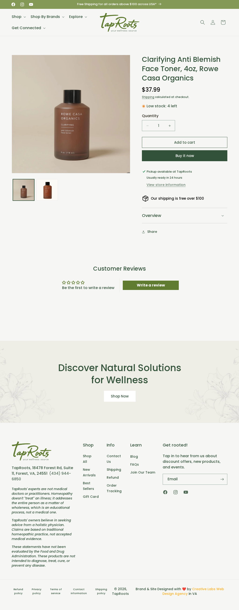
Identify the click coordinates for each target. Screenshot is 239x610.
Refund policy (18, 591)
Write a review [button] (151, 285)
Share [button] (152, 231)
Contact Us (114, 459)
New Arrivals (89, 472)
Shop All (87, 459)
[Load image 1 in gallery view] (23, 190)
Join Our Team (142, 472)
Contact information (79, 591)
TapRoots (120, 593)
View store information (166, 184)
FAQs (134, 464)
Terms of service (56, 591)
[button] (18, 16)
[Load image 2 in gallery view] (47, 190)
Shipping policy (101, 591)
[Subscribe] (222, 479)
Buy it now (185, 155)
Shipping (148, 97)
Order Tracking (114, 488)
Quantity (150, 116)
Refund (113, 477)
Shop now (119, 396)
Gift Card (91, 496)
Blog (134, 456)
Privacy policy (36, 591)
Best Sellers (88, 486)
